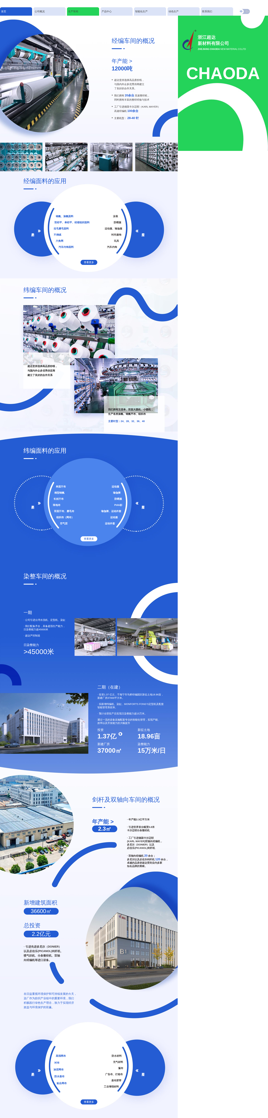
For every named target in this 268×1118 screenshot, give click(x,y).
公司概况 (40, 11)
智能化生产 (141, 11)
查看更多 (89, 262)
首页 (3, 11)
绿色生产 (174, 11)
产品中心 (107, 11)
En (247, 11)
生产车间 (73, 11)
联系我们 (207, 11)
